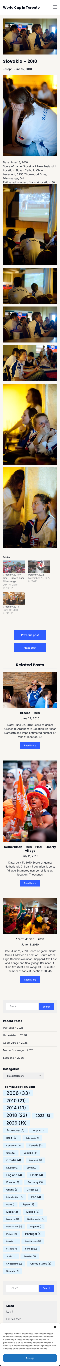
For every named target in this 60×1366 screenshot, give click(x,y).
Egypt (31, 1167)
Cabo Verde (32, 1138)
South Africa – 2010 (30, 939)
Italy (10, 1204)
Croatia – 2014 (11, 606)
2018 (16, 1115)
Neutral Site (14, 1226)
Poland (11, 1234)
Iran (36, 1197)
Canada (36, 1145)
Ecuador (12, 1167)
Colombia (30, 1153)
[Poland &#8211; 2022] (39, 566)
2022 (43, 1116)
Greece (32, 1189)
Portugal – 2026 (13, 1027)
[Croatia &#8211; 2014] (14, 598)
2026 (16, 1123)
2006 (18, 1093)
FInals (36, 1175)
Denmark (35, 1160)
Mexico (32, 1211)
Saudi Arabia (33, 1241)
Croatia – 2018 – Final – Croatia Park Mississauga (13, 578)
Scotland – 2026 (13, 1057)
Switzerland (14, 1263)
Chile (10, 1153)
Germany (35, 1182)
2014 (16, 1107)
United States (40, 1263)
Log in (10, 1311)
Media (12, 1211)
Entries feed (14, 1319)
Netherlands (35, 1219)
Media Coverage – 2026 (18, 1050)
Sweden (30, 1256)
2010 (16, 1100)
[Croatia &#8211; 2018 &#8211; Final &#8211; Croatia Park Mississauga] (14, 566)
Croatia (13, 1160)
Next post (30, 647)
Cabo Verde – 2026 (15, 1042)
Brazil (12, 1137)
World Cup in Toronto (21, 7)
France (12, 1182)
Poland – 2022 (36, 574)
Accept (30, 1358)
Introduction (14, 1197)
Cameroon (13, 1145)
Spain (11, 1256)
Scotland (11, 1249)
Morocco (12, 1219)
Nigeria (35, 1226)
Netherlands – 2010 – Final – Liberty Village (30, 849)
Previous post (30, 635)
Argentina (15, 1130)
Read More (30, 745)
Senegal (31, 1248)
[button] (55, 1327)
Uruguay (12, 1271)
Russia (11, 1241)
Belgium (38, 1130)
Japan (28, 1204)
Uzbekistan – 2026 (15, 1035)
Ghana (12, 1189)
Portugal (33, 1234)
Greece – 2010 (30, 713)
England (14, 1175)
